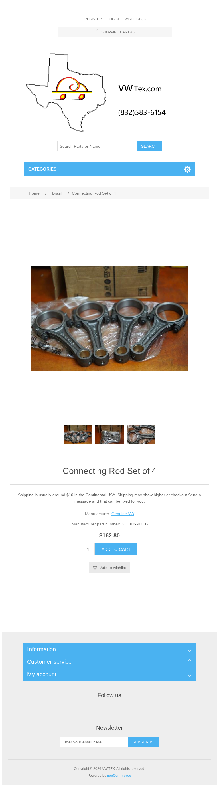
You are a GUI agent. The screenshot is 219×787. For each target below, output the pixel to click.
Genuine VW (122, 513)
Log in (113, 19)
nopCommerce (119, 776)
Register (93, 19)
